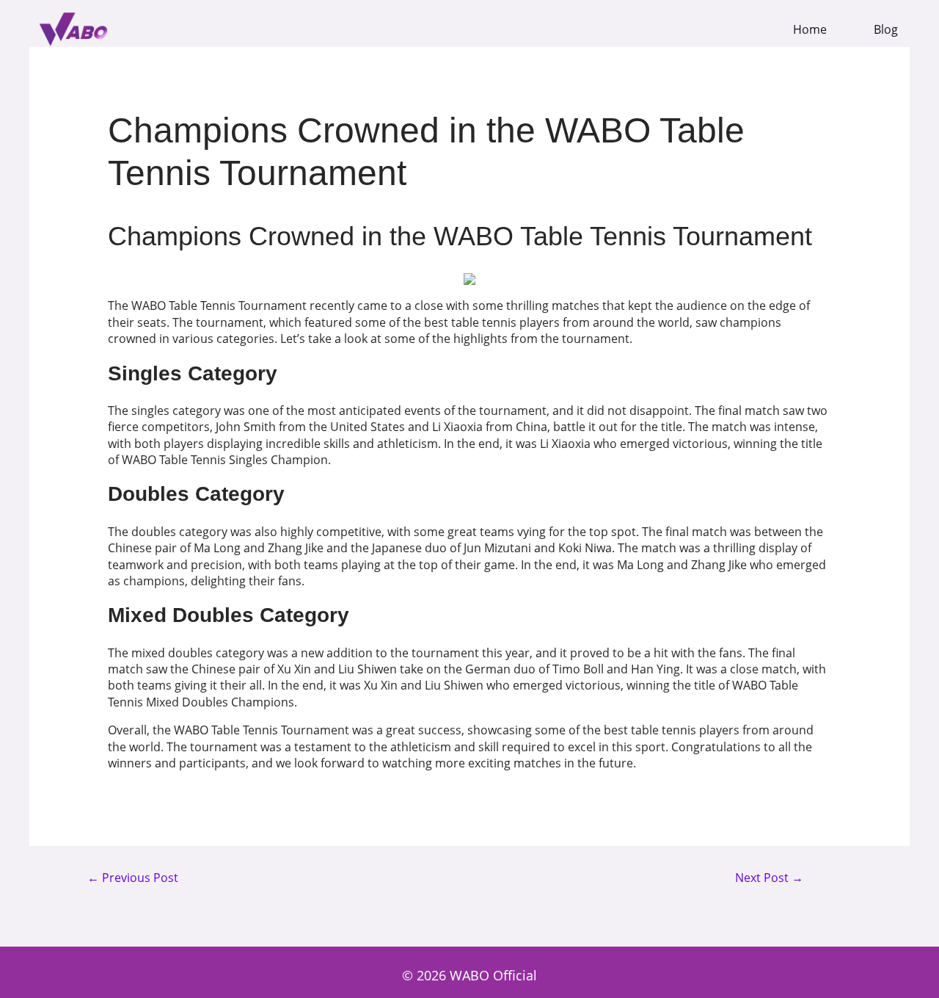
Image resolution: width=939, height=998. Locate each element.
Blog (886, 30)
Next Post (769, 878)
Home (810, 30)
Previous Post (132, 878)
